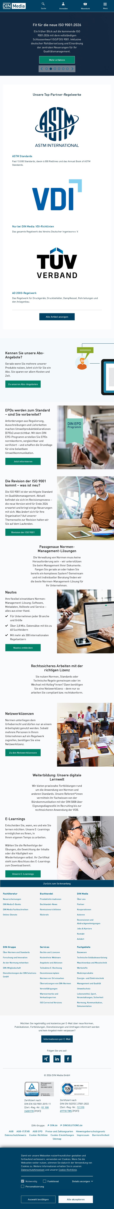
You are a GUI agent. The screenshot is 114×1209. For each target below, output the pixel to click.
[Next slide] (72, 69)
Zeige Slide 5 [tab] (63, 69)
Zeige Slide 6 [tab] (67, 69)
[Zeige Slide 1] (47, 69)
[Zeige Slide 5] (63, 69)
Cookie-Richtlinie (68, 1169)
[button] (63, 6)
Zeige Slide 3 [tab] (55, 69)
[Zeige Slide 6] (67, 69)
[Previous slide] (41, 69)
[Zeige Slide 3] (55, 69)
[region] (57, 1173)
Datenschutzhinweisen (33, 1169)
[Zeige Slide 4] (59, 69)
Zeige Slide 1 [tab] (46, 69)
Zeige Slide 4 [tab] (59, 69)
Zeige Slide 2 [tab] (51, 69)
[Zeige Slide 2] (51, 69)
